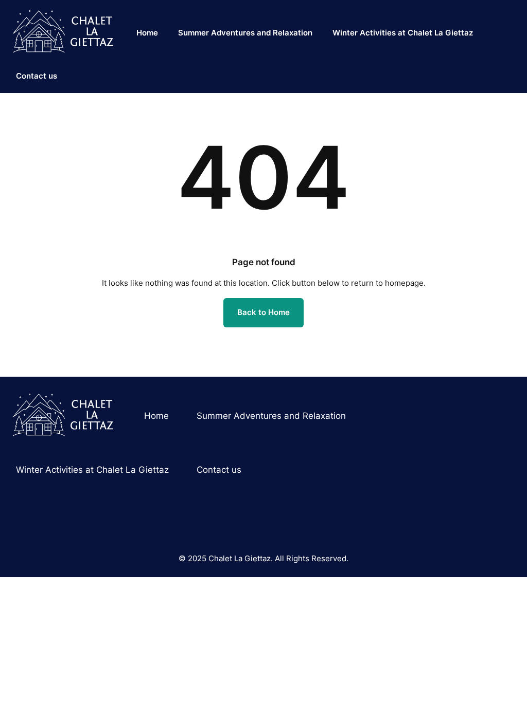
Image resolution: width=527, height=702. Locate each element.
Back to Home (263, 312)
